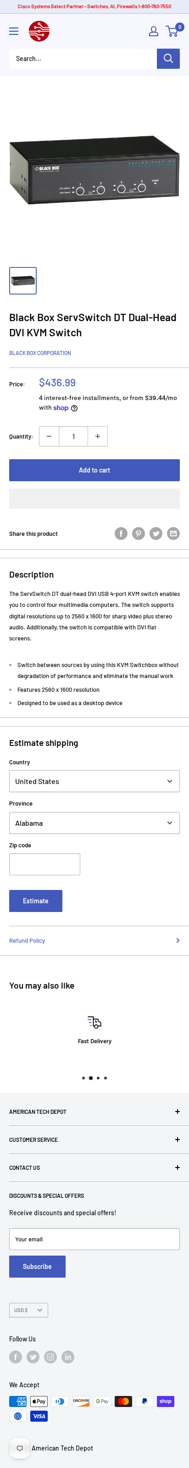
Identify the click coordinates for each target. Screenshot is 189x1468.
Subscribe (37, 1266)
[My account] (153, 31)
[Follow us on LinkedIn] (67, 1357)
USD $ (21, 1310)
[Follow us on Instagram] (50, 1357)
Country (19, 762)
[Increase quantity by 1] (97, 436)
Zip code (20, 845)
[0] (172, 31)
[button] (94, 499)
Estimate (36, 901)
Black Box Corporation (40, 353)
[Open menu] (13, 31)
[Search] (168, 59)
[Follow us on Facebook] (15, 1357)
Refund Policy (27, 940)
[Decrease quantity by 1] (49, 436)
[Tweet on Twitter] (156, 533)
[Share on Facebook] (121, 533)
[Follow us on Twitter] (33, 1357)
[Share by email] (173, 533)
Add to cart (94, 470)
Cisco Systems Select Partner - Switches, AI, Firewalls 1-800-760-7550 (94, 6)
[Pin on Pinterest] (138, 533)
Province (21, 803)
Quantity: (21, 436)
